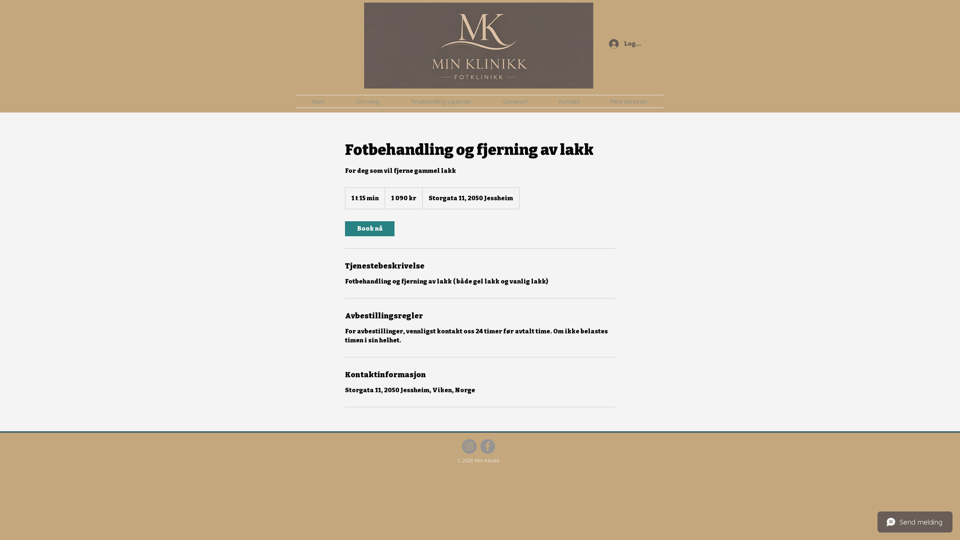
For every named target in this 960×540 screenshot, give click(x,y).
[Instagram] (469, 446)
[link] (369, 228)
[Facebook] (487, 446)
